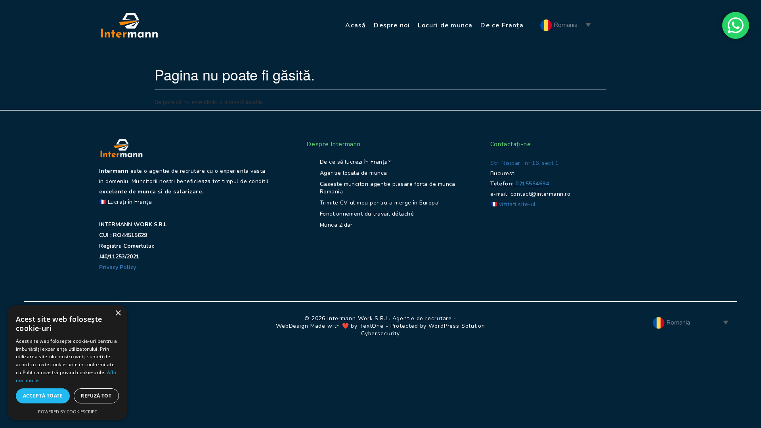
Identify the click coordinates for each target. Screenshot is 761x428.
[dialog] (67, 362)
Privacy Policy (118, 267)
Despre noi (392, 25)
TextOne (371, 326)
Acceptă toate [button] (43, 395)
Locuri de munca (445, 25)
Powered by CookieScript (67, 412)
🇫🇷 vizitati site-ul (513, 204)
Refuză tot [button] (96, 395)
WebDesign (292, 326)
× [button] (118, 313)
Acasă (355, 25)
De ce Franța (501, 25)
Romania (564, 25)
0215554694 (532, 183)
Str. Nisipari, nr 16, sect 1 (524, 163)
